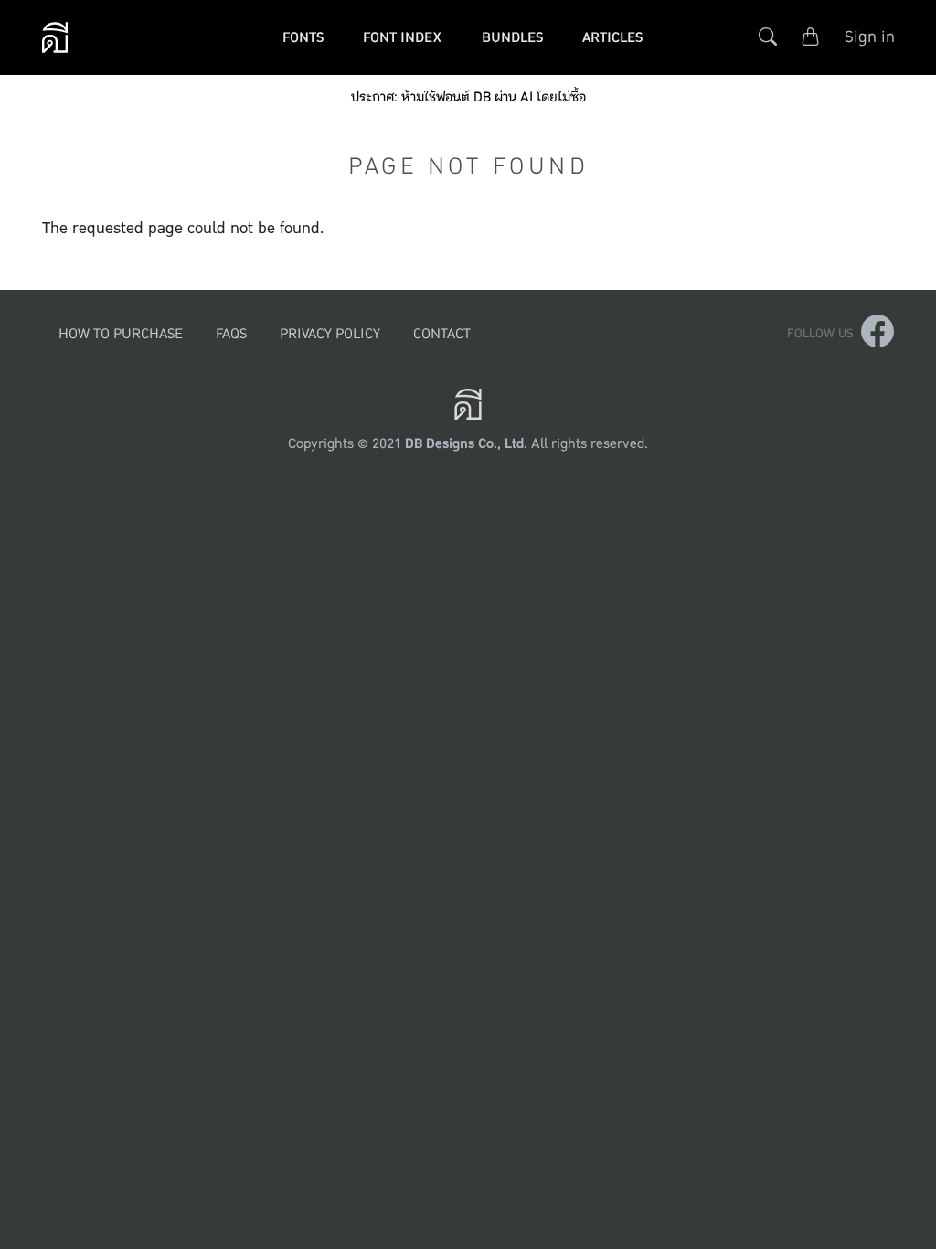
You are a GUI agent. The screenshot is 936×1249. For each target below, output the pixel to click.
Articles (612, 36)
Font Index (402, 36)
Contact (442, 333)
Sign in (870, 36)
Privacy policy (330, 333)
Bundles (512, 36)
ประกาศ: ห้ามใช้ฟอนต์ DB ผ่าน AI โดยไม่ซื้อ (468, 97)
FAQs (231, 333)
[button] (767, 37)
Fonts (303, 36)
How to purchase (120, 333)
